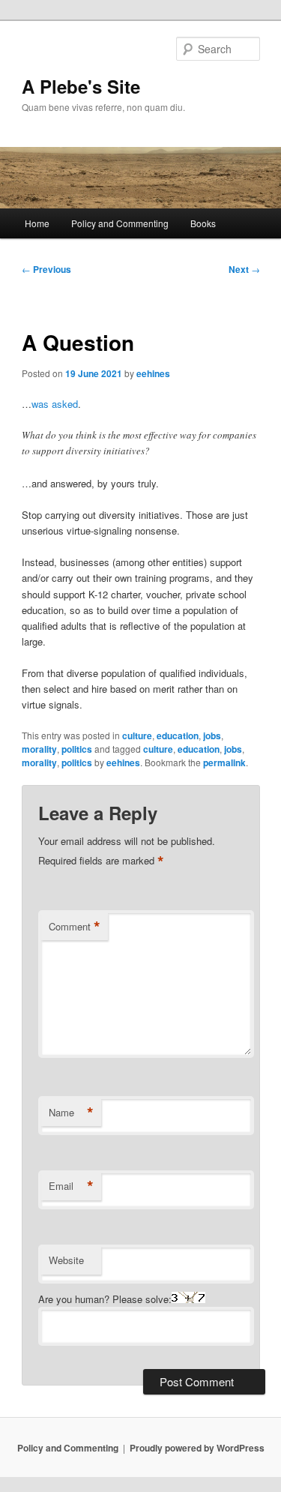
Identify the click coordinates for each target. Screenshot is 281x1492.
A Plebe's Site (81, 86)
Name (71, 1113)
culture (137, 735)
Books (203, 223)
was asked (54, 404)
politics (76, 749)
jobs (212, 735)
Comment (74, 927)
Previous (46, 269)
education (178, 735)
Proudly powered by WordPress (197, 1448)
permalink (224, 762)
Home (37, 223)
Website (66, 1260)
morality (39, 749)
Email (71, 1186)
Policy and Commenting (120, 223)
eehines (153, 373)
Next (244, 269)
